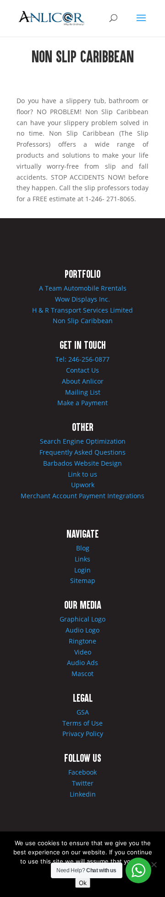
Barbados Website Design (82, 463)
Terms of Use (82, 723)
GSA (83, 712)
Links (82, 559)
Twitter (83, 783)
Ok (83, 882)
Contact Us (82, 370)
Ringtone (82, 641)
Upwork (82, 484)
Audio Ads (82, 662)
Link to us (82, 474)
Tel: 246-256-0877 (82, 359)
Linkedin (83, 794)
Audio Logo (82, 630)
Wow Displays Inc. (82, 299)
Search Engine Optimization (83, 441)
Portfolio (82, 274)
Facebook (82, 772)
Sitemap (82, 580)
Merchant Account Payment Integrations (82, 495)
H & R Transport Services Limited (82, 310)
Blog (82, 548)
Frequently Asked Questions (82, 452)
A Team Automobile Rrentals (82, 288)
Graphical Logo (82, 619)
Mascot (83, 673)
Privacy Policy (82, 733)
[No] (153, 864)
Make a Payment (82, 402)
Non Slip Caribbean (83, 320)
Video (82, 652)
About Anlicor (83, 381)
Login (82, 570)
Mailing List (82, 392)
